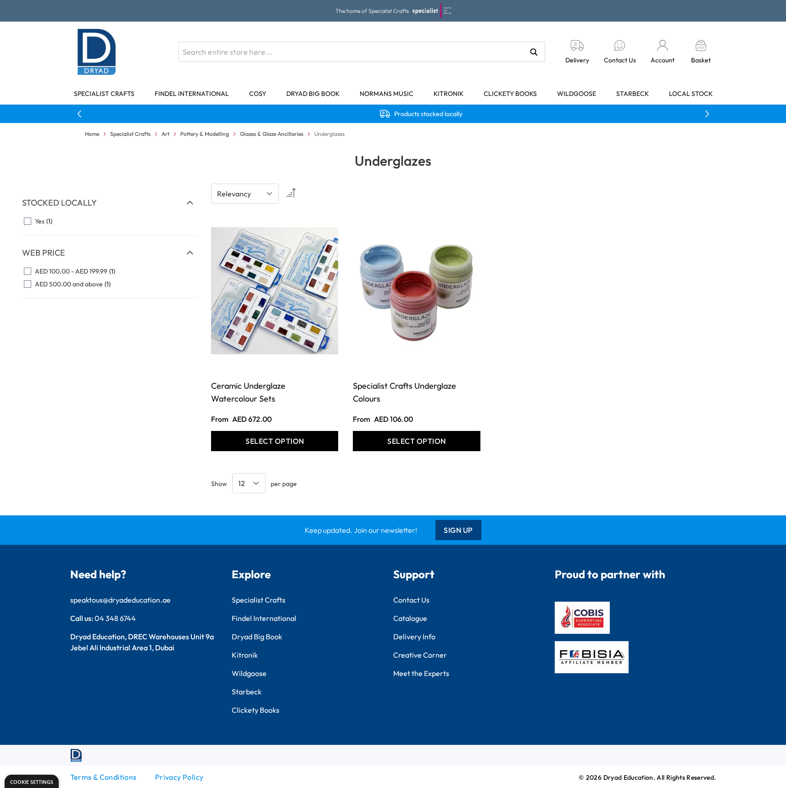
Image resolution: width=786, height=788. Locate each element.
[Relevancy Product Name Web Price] (245, 194)
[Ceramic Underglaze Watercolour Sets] (274, 290)
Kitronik (448, 93)
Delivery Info (414, 636)
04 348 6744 (115, 618)
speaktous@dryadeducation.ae (120, 599)
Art (165, 133)
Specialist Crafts (104, 93)
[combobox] (361, 52)
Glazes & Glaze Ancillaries (271, 133)
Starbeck (632, 93)
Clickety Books (510, 93)
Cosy (257, 93)
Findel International (192, 93)
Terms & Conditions (103, 777)
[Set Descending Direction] (289, 193)
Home (92, 133)
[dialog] (32, 781)
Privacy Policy (179, 777)
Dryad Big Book (313, 93)
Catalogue (410, 618)
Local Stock (691, 93)
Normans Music (386, 93)
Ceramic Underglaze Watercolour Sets (248, 392)
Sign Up (458, 530)
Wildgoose (576, 93)
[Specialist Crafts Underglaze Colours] (416, 290)
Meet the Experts (421, 673)
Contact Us (411, 599)
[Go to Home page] (97, 52)
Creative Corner (420, 654)
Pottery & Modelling (204, 133)
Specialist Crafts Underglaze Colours (404, 392)
